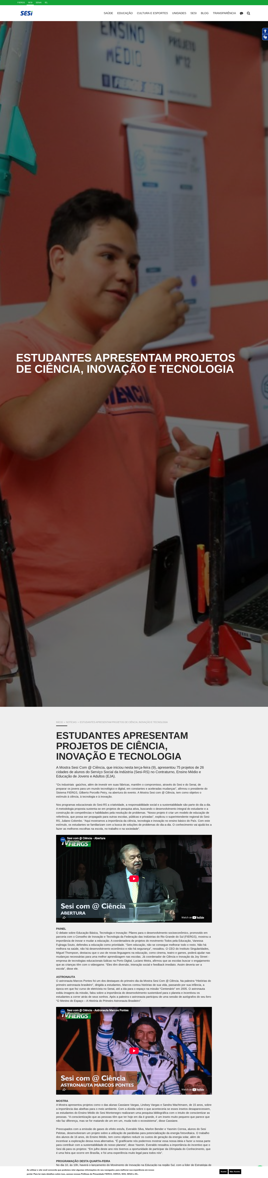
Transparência (224, 13)
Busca (248, 13)
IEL (136, 1174)
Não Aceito (235, 1171)
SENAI (130, 1174)
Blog (205, 13)
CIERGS (116, 1174)
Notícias (71, 722)
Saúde (108, 13)
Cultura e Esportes (152, 13)
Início (59, 722)
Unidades (179, 13)
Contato (241, 13)
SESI (123, 1174)
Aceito (224, 1171)
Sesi (193, 13)
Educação (125, 13)
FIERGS (108, 1174)
